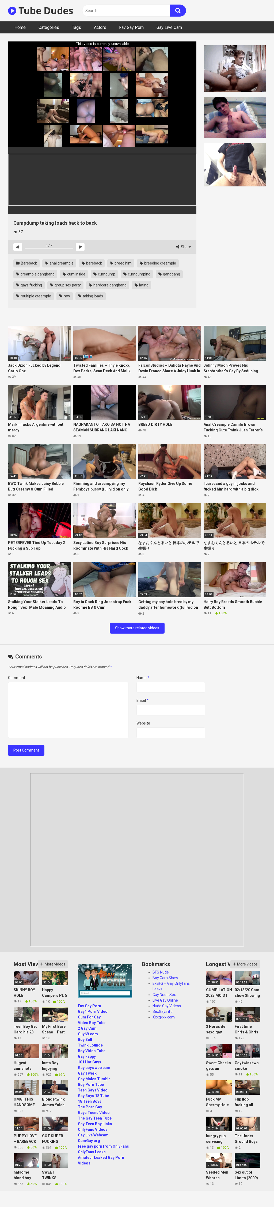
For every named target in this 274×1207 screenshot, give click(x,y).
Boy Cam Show (165, 978)
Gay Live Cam (169, 27)
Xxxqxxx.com (164, 1017)
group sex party (67, 285)
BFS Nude (161, 972)
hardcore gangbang (110, 285)
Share (185, 247)
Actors (100, 27)
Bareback (28, 263)
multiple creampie (35, 296)
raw (66, 296)
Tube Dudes (44, 10)
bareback (93, 263)
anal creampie (61, 263)
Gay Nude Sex (164, 995)
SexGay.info (163, 1011)
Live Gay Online (165, 1000)
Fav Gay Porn (131, 27)
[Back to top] (256, 1190)
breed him (123, 263)
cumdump (106, 274)
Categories (49, 27)
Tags (76, 27)
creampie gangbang (37, 274)
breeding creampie (159, 263)
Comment (16, 678)
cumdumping (138, 274)
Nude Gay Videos (167, 1006)
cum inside (75, 274)
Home (20, 27)
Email (142, 700)
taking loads (92, 296)
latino (143, 285)
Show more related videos (137, 628)
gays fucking (31, 285)
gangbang (171, 274)
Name (142, 678)
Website (143, 723)
